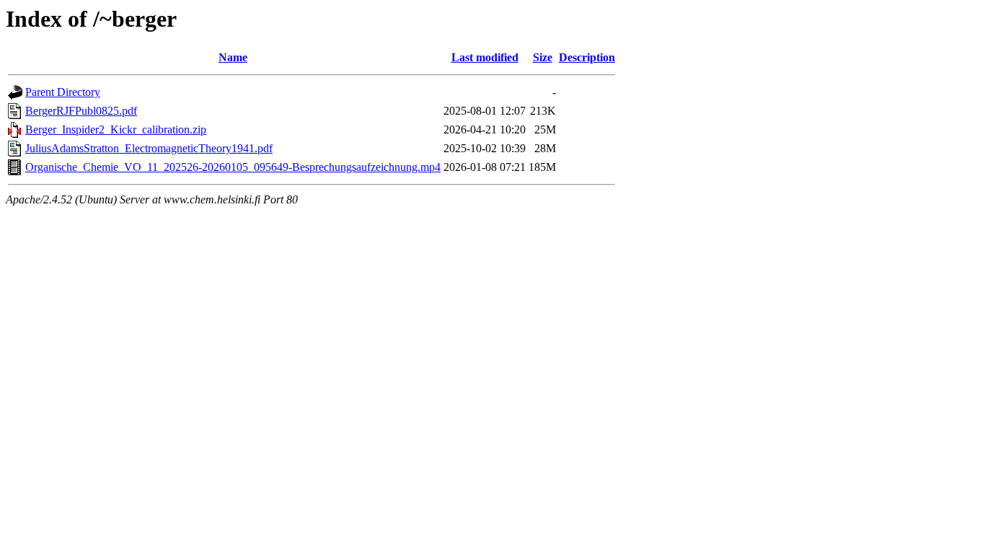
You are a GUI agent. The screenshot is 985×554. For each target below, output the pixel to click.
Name (232, 57)
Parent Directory (62, 92)
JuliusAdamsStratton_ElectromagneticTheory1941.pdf (149, 148)
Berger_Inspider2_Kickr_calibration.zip (115, 129)
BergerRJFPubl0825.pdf (81, 111)
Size (542, 57)
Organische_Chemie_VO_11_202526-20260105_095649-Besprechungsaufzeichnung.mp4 (233, 167)
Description (587, 57)
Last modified (484, 57)
